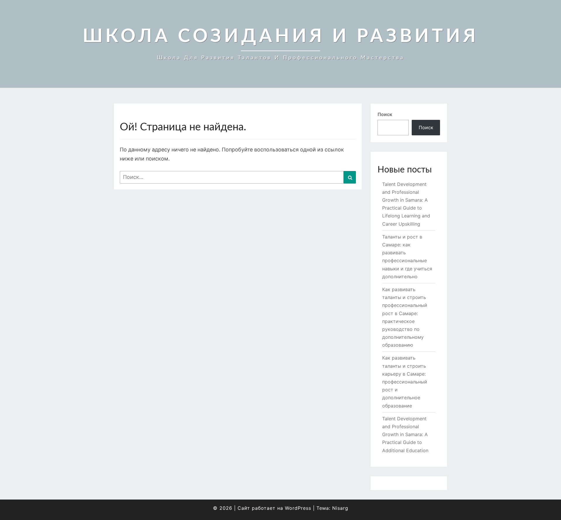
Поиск (385, 114)
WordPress (298, 508)
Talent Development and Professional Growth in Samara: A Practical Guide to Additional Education (405, 434)
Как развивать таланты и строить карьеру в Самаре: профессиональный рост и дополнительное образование (404, 381)
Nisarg (340, 508)
